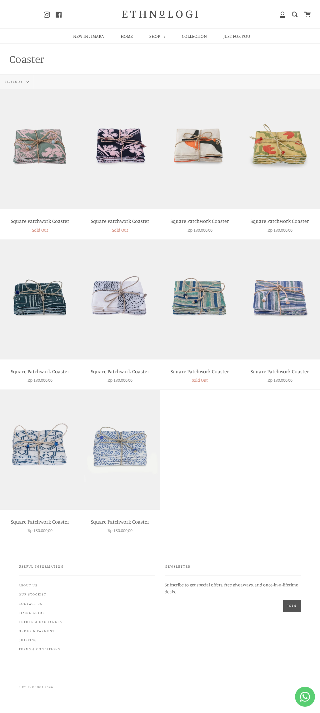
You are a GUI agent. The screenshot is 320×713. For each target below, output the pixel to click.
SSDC (40, 694)
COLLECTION (194, 36)
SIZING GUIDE (32, 613)
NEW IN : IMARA (88, 36)
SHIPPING (28, 640)
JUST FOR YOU (236, 36)
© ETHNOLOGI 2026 (36, 687)
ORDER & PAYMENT (37, 631)
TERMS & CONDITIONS (39, 649)
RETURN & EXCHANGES (40, 622)
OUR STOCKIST (32, 594)
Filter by (14, 81)
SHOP (155, 36)
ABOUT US (28, 585)
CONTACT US (30, 603)
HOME (127, 36)
